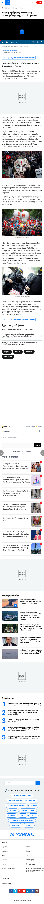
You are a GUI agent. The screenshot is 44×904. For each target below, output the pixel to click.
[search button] (38, 783)
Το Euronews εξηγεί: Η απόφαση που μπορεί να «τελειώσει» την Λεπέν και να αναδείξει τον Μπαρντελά (18, 336)
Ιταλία (23, 815)
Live (39, 2)
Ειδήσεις (7, 8)
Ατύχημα (13, 810)
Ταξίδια (4, 860)
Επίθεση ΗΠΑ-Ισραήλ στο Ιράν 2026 (22, 800)
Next (3, 855)
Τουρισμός (16, 825)
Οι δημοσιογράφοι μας (9, 868)
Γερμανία (11, 815)
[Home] (2, 8)
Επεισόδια (8, 356)
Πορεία (6, 351)
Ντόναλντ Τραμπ (28, 810)
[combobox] (22, 783)
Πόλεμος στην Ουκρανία (16, 805)
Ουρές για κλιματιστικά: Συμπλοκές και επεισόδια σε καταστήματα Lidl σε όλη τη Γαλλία (19, 343)
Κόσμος (14, 8)
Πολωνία (28, 825)
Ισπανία (34, 805)
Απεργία (29, 351)
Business (4, 851)
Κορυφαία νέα (10, 595)
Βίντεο (4, 864)
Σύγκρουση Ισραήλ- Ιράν (22, 796)
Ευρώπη (4, 847)
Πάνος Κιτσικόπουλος (10, 50)
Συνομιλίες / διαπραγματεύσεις (22, 820)
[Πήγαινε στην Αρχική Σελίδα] (7, 2)
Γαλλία (21, 8)
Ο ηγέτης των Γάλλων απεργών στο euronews (17, 329)
